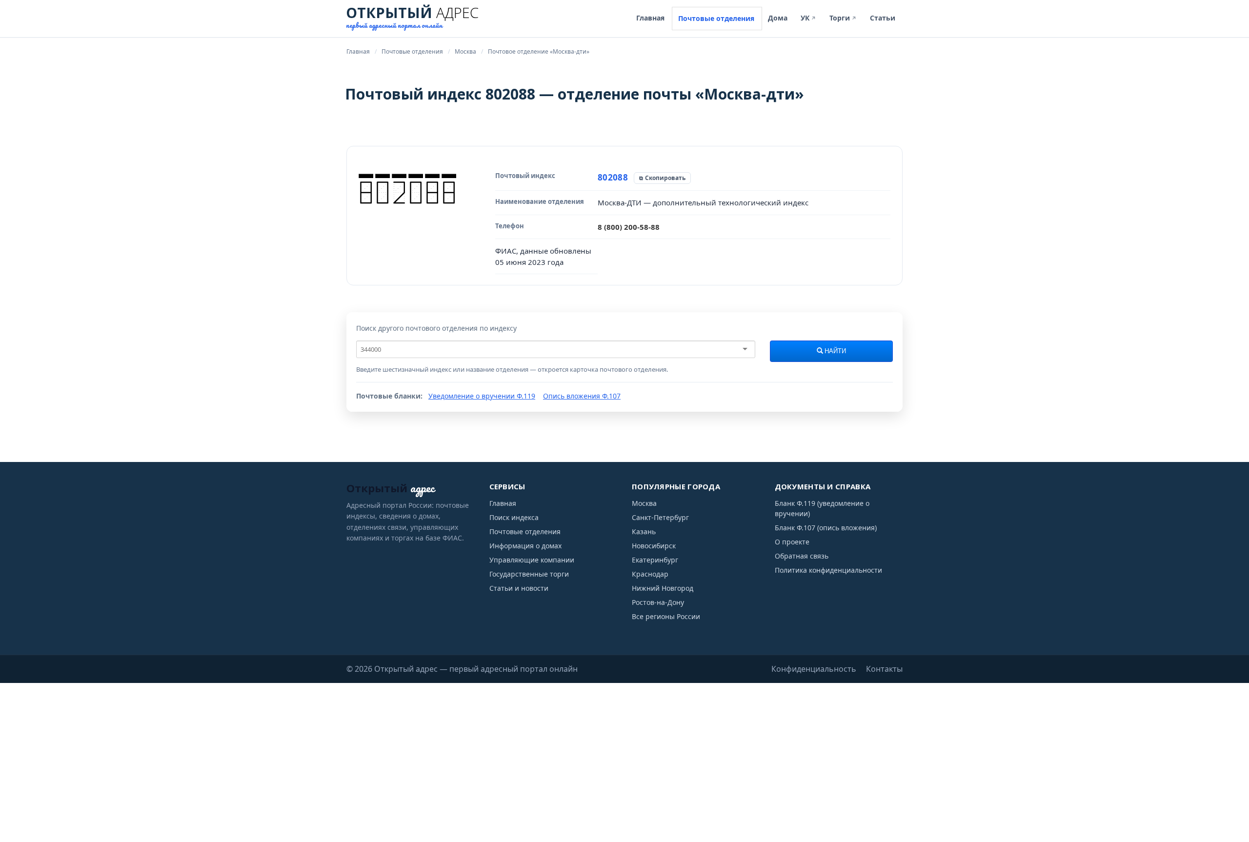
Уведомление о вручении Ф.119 (481, 396)
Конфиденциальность (813, 668)
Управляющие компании (531, 559)
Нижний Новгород (662, 588)
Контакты (884, 668)
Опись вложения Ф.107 (582, 396)
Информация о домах (525, 545)
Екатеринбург (655, 559)
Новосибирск (654, 545)
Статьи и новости (518, 588)
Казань (644, 531)
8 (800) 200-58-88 (629, 227)
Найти (834, 351)
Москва (644, 503)
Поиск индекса (514, 517)
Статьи (882, 17)
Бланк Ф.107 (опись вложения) (826, 527)
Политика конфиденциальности (828, 570)
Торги (843, 17)
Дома (777, 17)
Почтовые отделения (716, 18)
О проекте (792, 541)
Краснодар (650, 574)
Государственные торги (529, 574)
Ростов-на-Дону (658, 602)
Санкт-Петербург (660, 517)
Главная (650, 17)
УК (808, 17)
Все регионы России (666, 616)
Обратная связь (801, 556)
